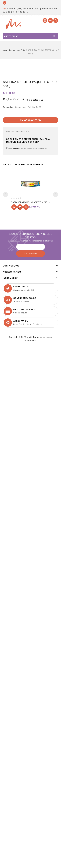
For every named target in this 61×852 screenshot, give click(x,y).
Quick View (26, 207)
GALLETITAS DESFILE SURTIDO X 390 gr (56, 81)
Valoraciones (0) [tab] (30, 120)
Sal (24, 50)
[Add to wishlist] (20, 207)
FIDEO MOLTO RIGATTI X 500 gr (52, 81)
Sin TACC (36, 107)
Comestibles (15, 50)
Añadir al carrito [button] (14, 207)
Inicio (4, 50)
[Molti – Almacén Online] (13, 23)
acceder (16, 148)
